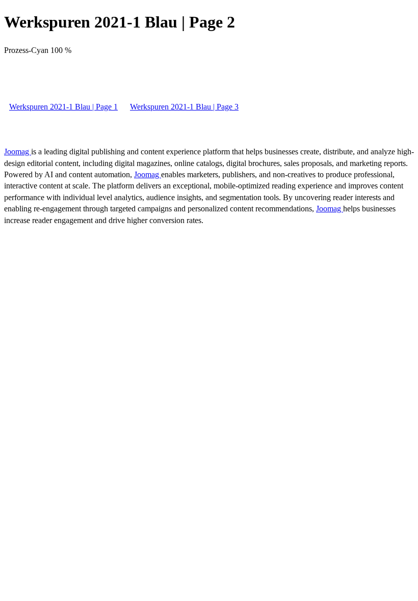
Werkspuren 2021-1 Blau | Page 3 (184, 106)
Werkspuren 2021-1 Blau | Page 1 (63, 106)
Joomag (17, 151)
